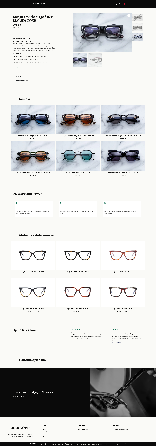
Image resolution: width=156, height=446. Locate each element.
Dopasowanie (84, 4)
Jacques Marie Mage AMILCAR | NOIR (32, 135)
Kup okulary (64, 4)
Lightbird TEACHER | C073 (123, 272)
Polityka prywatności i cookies (121, 433)
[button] (128, 15)
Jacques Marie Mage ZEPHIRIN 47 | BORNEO (33, 172)
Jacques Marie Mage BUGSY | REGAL (123, 172)
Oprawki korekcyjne (48, 433)
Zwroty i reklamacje (83, 431)
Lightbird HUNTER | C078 (123, 309)
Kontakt (80, 433)
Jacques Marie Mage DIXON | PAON (78, 172)
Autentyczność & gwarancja (120, 429)
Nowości (55, 4)
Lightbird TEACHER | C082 (78, 272)
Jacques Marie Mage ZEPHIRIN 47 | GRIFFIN (123, 135)
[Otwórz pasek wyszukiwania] (114, 3)
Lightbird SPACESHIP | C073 (78, 309)
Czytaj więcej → (17, 68)
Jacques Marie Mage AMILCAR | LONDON (78, 135)
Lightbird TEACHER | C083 (33, 309)
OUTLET (93, 4)
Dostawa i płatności (83, 429)
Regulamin (115, 431)
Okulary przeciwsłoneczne (50, 431)
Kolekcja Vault (46, 435)
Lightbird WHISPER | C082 (33, 272)
